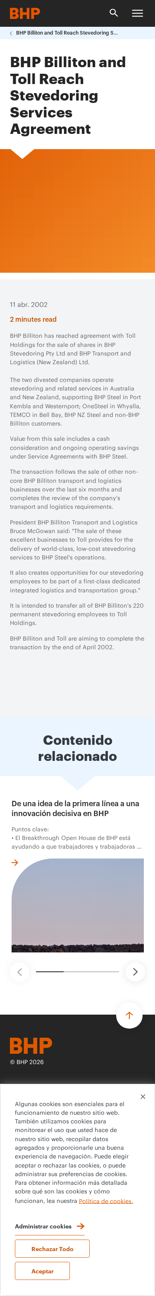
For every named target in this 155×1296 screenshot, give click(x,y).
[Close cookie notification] (143, 1096)
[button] (19, 972)
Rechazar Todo (52, 1248)
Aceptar (42, 1271)
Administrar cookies (43, 1226)
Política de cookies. (106, 1201)
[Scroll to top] (129, 1015)
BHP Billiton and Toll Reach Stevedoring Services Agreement (67, 32)
